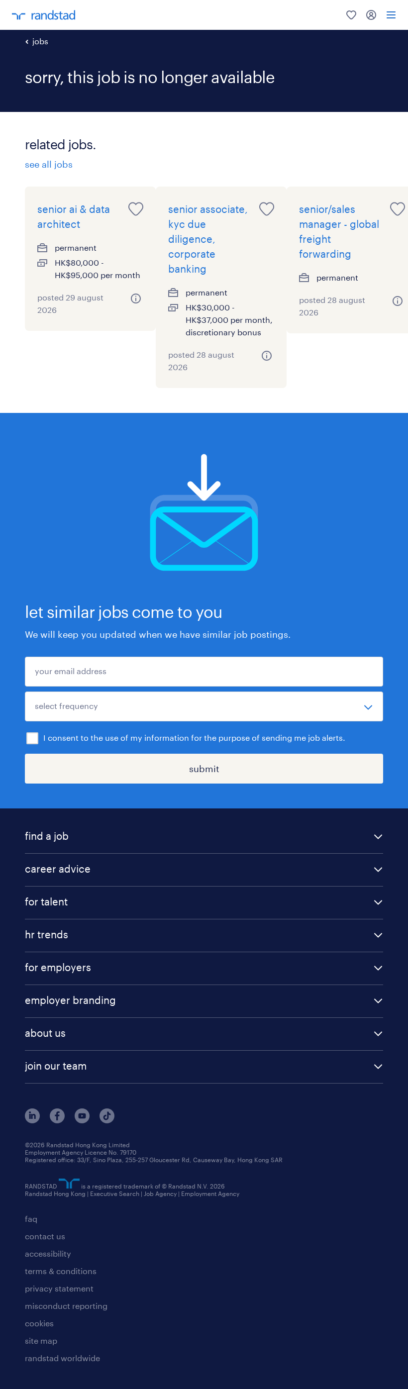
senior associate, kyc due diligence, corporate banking (208, 239)
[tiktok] (107, 1120)
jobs (40, 41)
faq (31, 1218)
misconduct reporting (66, 1305)
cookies (39, 1323)
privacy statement (59, 1288)
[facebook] (57, 1120)
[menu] (391, 15)
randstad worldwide (62, 1358)
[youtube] (82, 1120)
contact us (45, 1236)
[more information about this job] (136, 298)
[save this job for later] (135, 208)
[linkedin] (32, 1120)
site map (41, 1340)
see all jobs (49, 164)
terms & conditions (61, 1271)
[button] (204, 837)
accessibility (48, 1253)
